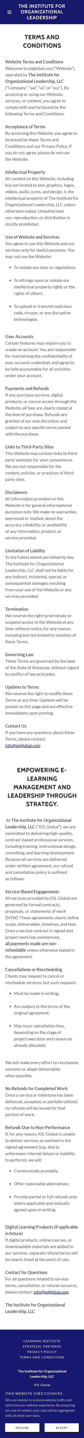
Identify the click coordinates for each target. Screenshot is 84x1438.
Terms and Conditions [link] (42, 1357)
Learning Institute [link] (42, 1341)
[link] (42, 12)
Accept (62, 1427)
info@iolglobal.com (22, 745)
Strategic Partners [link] (42, 1346)
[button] (10, 12)
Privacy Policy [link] (42, 1352)
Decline (22, 1427)
